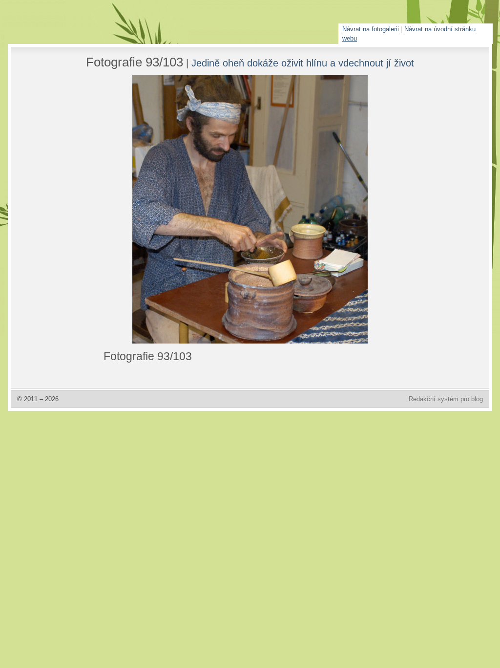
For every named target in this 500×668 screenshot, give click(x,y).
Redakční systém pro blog (446, 399)
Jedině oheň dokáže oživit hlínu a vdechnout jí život (302, 62)
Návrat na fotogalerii (370, 29)
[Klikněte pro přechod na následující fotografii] (140, 209)
